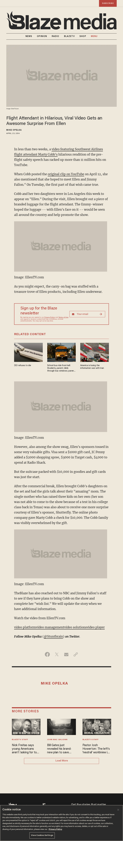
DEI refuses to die (22, 365)
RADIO (55, 36)
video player (96, 627)
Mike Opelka (14, 130)
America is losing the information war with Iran (92, 366)
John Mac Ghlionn (57, 740)
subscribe (108, 3)
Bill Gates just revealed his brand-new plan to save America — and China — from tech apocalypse (60, 749)
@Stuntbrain (53, 636)
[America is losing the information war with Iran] (94, 352)
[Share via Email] (66, 654)
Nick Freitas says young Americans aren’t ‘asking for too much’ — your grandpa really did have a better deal (26, 749)
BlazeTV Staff (20, 740)
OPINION (42, 36)
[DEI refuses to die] (28, 352)
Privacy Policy (49, 317)
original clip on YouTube (66, 174)
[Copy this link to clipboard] (75, 654)
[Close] (118, 809)
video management (50, 627)
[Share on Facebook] (47, 654)
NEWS (29, 36)
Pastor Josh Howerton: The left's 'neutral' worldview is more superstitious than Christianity (96, 749)
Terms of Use (63, 317)
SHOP (83, 36)
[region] (61, 823)
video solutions (75, 627)
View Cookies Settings (42, 835)
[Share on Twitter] (56, 654)
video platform (25, 627)
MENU (94, 36)
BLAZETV (69, 36)
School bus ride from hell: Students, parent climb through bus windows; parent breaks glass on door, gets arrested (61, 368)
